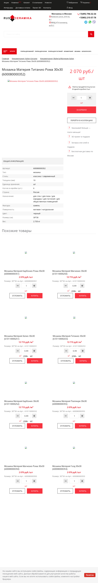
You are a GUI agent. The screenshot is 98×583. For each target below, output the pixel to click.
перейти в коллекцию (82, 120)
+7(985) (87, 17)
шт (81, 102)
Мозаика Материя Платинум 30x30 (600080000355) (69, 402)
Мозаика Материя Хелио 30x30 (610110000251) (19, 337)
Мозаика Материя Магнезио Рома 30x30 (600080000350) (24, 467)
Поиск (91, 34)
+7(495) (87, 13)
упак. (73, 290)
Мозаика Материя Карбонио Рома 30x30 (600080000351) (24, 272)
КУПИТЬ (34, 295)
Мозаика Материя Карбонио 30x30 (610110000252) (21, 402)
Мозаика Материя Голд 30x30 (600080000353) (66, 467)
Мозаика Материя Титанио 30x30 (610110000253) (69, 337)
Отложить (17, 295)
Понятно (90, 575)
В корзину (82, 110)
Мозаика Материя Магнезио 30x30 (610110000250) (69, 272)
